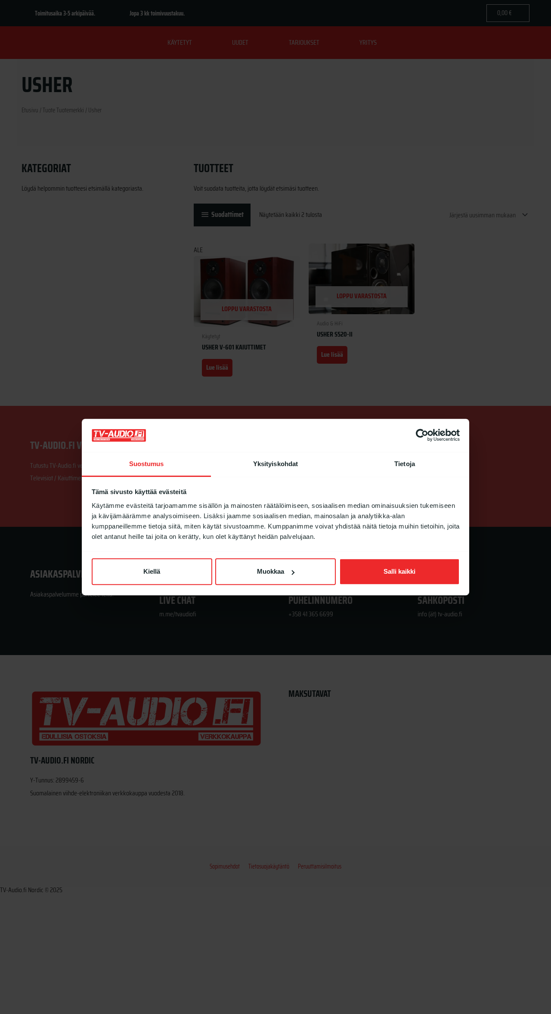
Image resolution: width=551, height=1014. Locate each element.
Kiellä (151, 571)
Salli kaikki (399, 571)
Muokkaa (270, 571)
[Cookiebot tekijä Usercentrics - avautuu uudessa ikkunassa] (422, 435)
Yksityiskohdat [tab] (275, 463)
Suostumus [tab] (146, 463)
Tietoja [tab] (404, 463)
